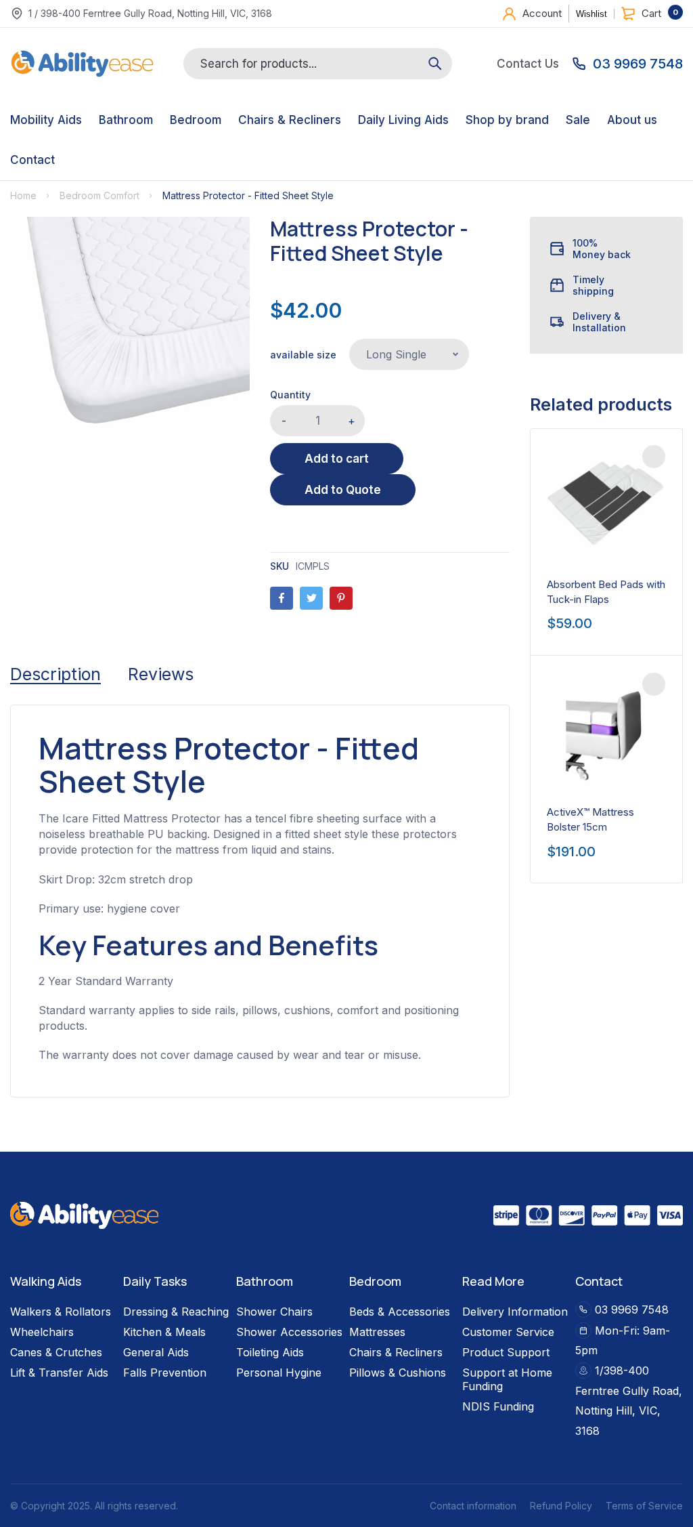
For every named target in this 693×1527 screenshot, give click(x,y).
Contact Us (528, 64)
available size (303, 354)
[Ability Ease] (82, 63)
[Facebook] (281, 598)
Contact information (473, 1505)
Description (55, 674)
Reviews (161, 674)
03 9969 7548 (632, 1309)
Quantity (290, 394)
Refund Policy (561, 1505)
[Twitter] (311, 598)
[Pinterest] (341, 598)
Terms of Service (644, 1505)
